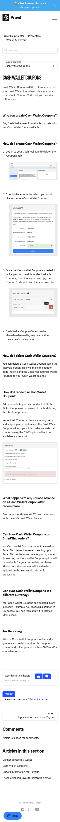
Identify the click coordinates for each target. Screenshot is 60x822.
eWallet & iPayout (16, 40)
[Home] (12, 17)
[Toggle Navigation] (54, 17)
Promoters (34, 36)
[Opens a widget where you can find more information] (12, 816)
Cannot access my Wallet (17, 759)
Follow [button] (9, 694)
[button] (38, 676)
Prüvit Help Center (13, 36)
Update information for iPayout (20, 772)
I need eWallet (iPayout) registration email (26, 778)
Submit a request (40, 699)
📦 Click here (22, 3)
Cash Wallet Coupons (15, 766)
